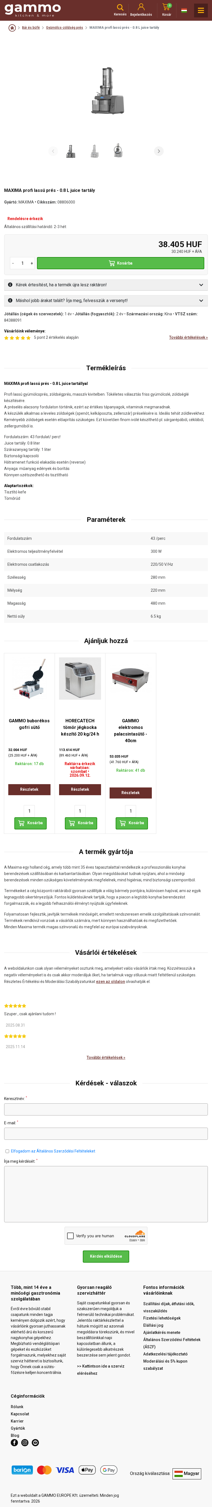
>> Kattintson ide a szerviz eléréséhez (100, 1370)
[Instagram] (24, 1442)
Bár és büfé (31, 28)
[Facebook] (14, 1442)
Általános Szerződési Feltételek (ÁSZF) (171, 1343)
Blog (15, 1435)
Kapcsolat (20, 1414)
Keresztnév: (15, 1098)
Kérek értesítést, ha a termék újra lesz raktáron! (61, 284)
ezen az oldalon (110, 981)
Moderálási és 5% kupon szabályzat (165, 1365)
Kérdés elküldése (106, 1256)
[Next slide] (158, 151)
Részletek (29, 789)
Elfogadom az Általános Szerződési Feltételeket (53, 1151)
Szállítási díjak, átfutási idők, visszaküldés (168, 1307)
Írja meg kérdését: (21, 1161)
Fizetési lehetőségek (162, 1318)
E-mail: (11, 1122)
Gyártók (18, 1428)
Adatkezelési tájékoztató (165, 1354)
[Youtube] (35, 1442)
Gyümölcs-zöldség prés (64, 28)
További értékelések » (188, 337)
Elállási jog (153, 1325)
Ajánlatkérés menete (161, 1332)
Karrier (17, 1421)
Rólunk (17, 1407)
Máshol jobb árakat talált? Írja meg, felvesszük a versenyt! (71, 300)
